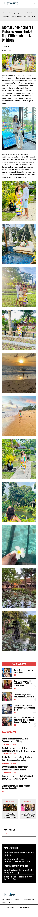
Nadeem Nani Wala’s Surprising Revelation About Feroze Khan (15, 768)
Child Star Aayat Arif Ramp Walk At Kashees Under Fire (24, 695)
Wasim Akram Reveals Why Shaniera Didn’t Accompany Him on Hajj (17, 758)
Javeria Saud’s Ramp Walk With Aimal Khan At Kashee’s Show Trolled (17, 777)
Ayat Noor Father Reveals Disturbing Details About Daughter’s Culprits (24, 719)
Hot (15, 675)
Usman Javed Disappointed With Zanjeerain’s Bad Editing (15, 740)
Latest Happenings (9, 744)
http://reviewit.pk (8, 833)
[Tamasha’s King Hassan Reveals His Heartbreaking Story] (7, 709)
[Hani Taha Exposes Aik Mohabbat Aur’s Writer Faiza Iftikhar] (7, 684)
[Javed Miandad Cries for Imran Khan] (7, 672)
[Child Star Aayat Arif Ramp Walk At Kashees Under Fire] (7, 696)
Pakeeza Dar (12, 47)
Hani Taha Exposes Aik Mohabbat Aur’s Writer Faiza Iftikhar (23, 683)
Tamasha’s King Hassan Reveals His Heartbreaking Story (24, 707)
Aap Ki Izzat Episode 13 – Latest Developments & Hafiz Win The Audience (18, 749)
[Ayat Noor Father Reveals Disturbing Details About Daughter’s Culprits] (7, 721)
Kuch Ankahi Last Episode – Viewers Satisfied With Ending (10, 815)
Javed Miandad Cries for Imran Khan (23, 671)
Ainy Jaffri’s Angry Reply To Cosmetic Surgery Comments (28, 815)
